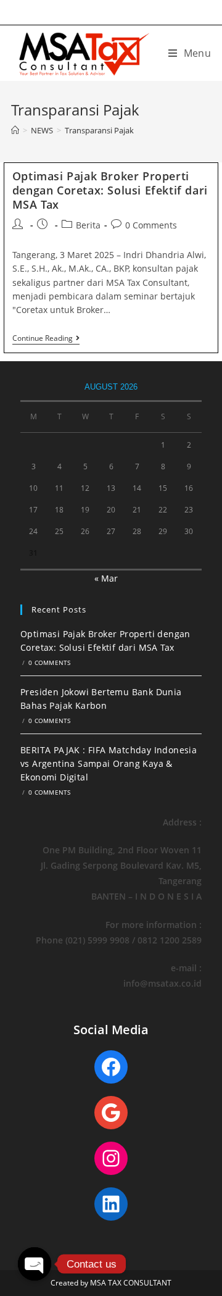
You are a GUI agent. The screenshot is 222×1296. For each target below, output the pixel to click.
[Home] (15, 130)
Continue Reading (46, 339)
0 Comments (151, 225)
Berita (88, 225)
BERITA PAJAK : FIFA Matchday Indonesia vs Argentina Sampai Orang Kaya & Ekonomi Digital (108, 764)
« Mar (106, 578)
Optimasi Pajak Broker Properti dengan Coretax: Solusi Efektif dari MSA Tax (110, 190)
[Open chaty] (34, 1264)
